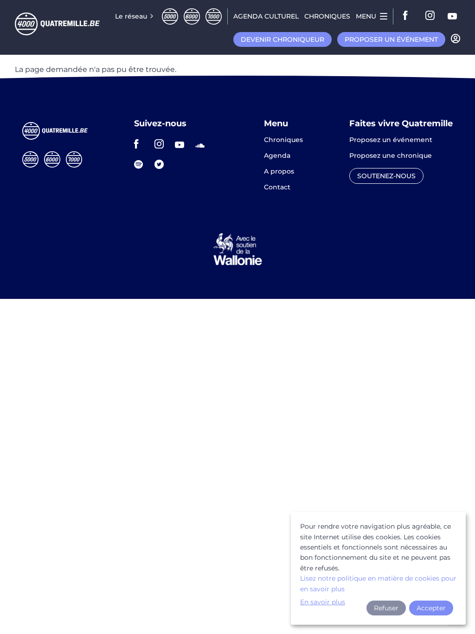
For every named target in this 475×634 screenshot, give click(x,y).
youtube (452, 16)
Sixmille (192, 16)
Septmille (213, 16)
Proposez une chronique (390, 156)
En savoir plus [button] (322, 602)
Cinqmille (170, 16)
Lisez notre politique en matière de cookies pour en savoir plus (378, 583)
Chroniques (283, 140)
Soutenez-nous (386, 176)
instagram (430, 16)
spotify (141, 164)
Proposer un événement (391, 39)
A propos (279, 171)
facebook (408, 16)
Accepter (431, 608)
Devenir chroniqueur (282, 39)
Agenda (277, 156)
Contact (277, 187)
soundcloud (202, 143)
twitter (161, 164)
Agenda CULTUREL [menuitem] (266, 16)
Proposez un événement (390, 140)
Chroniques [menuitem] (327, 16)
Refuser (386, 608)
